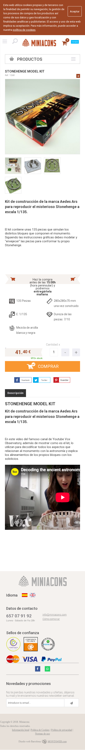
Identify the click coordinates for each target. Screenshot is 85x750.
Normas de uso (42, 733)
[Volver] (78, 76)
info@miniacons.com (54, 614)
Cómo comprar (51, 618)
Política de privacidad (61, 730)
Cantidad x (53, 344)
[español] (25, 595)
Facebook (25, 380)
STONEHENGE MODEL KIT (25, 71)
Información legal (20, 730)
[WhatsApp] (47, 669)
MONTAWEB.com (57, 741)
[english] (33, 595)
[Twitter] (37, 669)
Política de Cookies (40, 730)
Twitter (44, 380)
